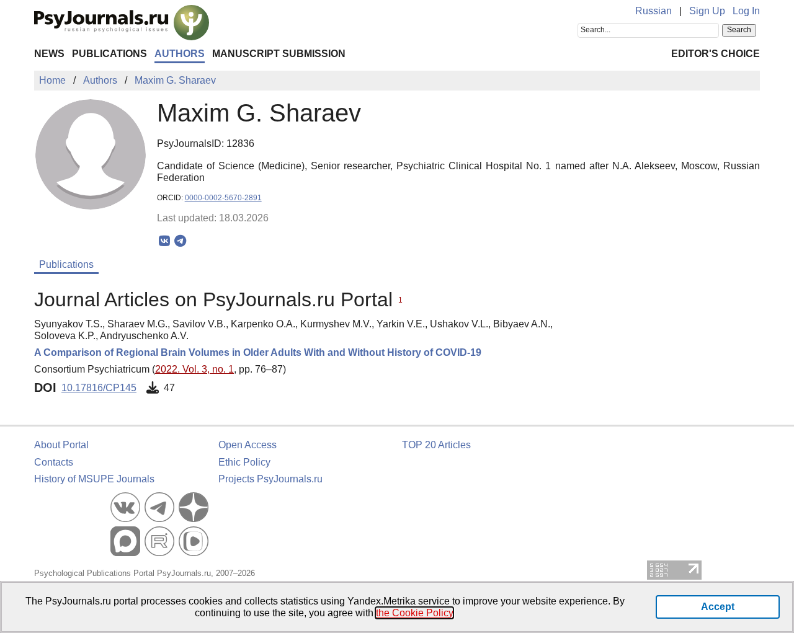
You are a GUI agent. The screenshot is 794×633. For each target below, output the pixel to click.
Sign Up (707, 11)
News (49, 53)
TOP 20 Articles (436, 445)
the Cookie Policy (414, 613)
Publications (109, 53)
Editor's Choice (715, 53)
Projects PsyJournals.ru (270, 479)
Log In (746, 11)
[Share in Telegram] (180, 241)
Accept (717, 606)
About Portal (61, 445)
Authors (179, 53)
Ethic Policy (244, 462)
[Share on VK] (164, 241)
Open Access (247, 445)
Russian (653, 11)
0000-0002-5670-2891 (223, 197)
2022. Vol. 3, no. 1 (194, 369)
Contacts (53, 462)
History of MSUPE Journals (94, 479)
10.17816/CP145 (98, 388)
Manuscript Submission (279, 53)
